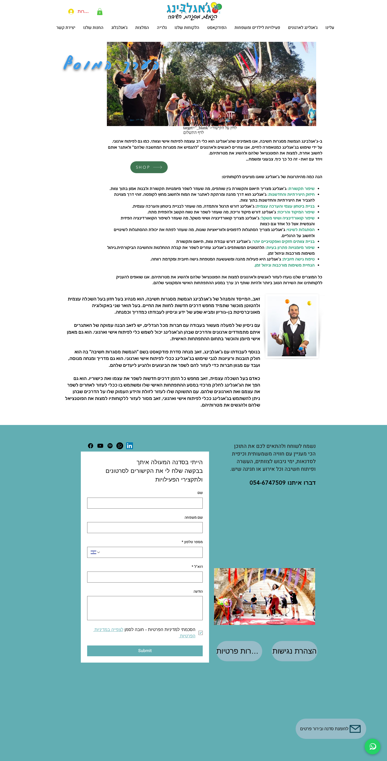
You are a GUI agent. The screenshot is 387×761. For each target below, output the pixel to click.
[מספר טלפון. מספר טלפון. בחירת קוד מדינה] (96, 552)
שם (200, 492)
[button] (100, 11)
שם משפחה (194, 517)
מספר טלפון (192, 542)
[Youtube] (100, 445)
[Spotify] (110, 445)
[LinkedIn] (129, 445)
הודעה (198, 591)
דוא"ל (197, 566)
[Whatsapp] (119, 445)
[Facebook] (90, 445)
